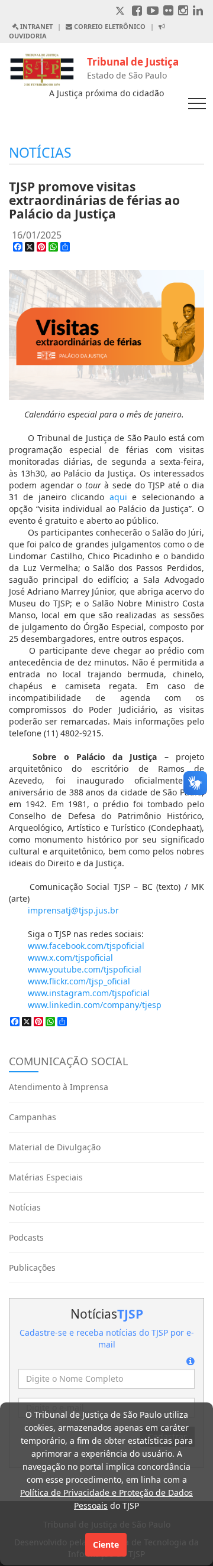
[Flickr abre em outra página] (168, 11)
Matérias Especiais (46, 1177)
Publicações (32, 1267)
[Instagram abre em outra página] (183, 11)
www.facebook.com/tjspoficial (86, 945)
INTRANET (35, 26)
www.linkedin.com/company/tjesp (95, 1004)
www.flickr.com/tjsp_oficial (79, 981)
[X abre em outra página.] (121, 11)
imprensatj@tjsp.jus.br (73, 910)
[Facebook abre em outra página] (137, 11)
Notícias (25, 1207)
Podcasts (26, 1237)
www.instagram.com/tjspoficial (89, 993)
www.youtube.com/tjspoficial (84, 969)
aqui (118, 497)
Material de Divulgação (55, 1147)
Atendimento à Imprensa (58, 1086)
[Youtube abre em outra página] (153, 11)
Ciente (106, 1544)
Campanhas (32, 1117)
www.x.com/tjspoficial (70, 957)
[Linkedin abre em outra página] (198, 11)
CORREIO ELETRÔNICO (109, 26)
